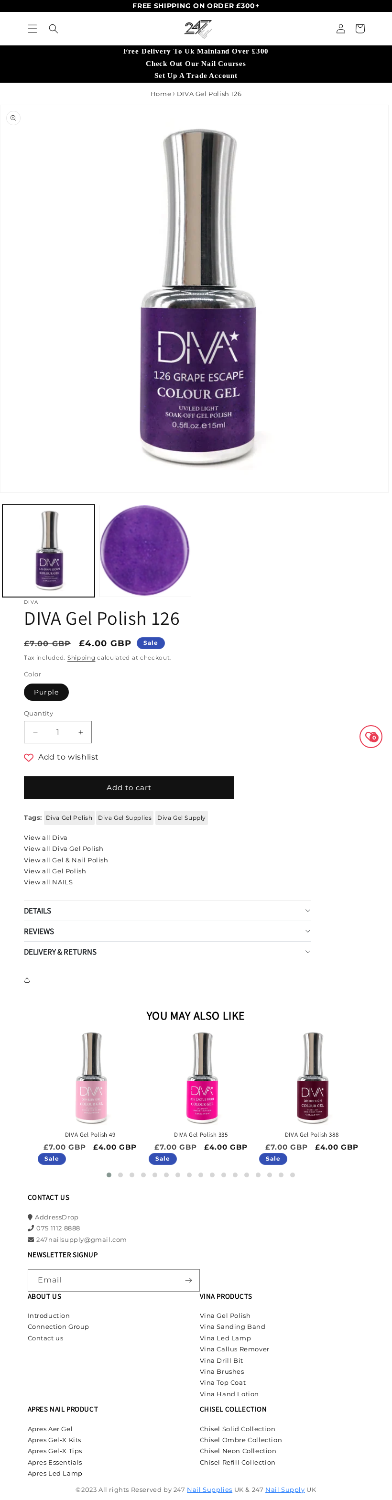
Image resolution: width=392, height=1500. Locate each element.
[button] (32, 28)
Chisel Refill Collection (238, 1462)
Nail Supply (285, 1489)
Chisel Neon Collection (238, 1451)
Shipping (81, 657)
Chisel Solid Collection (238, 1429)
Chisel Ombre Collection (241, 1440)
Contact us (46, 1338)
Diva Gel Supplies (125, 817)
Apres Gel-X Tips (55, 1451)
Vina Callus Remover (235, 1349)
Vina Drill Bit (221, 1360)
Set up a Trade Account (196, 75)
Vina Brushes (222, 1371)
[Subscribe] (188, 1280)
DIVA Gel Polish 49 (90, 1135)
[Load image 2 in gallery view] (145, 551)
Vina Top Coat (223, 1382)
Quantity (38, 713)
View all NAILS (48, 882)
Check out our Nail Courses (196, 63)
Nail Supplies (209, 1489)
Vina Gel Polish (225, 1315)
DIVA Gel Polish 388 (311, 1135)
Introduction (49, 1315)
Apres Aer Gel (50, 1429)
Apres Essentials (55, 1462)
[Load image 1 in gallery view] (48, 551)
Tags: (33, 817)
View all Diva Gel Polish (63, 848)
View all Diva (46, 837)
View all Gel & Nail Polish (66, 860)
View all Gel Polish (55, 871)
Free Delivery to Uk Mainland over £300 (196, 51)
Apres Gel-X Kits (55, 1440)
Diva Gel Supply (181, 817)
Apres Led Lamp (55, 1473)
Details (37, 910)
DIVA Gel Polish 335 (201, 1135)
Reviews (39, 931)
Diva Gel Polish (69, 817)
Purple (46, 692)
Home (161, 94)
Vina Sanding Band (233, 1326)
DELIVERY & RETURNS (60, 951)
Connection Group (59, 1326)
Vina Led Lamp (225, 1338)
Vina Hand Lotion (230, 1394)
